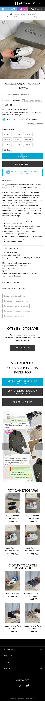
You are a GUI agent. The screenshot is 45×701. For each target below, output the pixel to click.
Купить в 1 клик (22, 164)
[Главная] (11, 14)
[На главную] (22, 3)
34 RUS (28, 144)
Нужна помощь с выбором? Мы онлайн (22, 119)
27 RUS (17, 134)
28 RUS (28, 134)
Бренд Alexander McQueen (14, 296)
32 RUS (7, 144)
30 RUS (17, 139)
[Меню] (3, 3)
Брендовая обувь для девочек (16, 301)
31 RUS (28, 139)
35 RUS (7, 150)
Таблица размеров (35, 123)
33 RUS (17, 144)
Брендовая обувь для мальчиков (17, 311)
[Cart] (40, 3)
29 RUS (7, 139)
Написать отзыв (22, 348)
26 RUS (7, 134)
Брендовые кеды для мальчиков (17, 316)
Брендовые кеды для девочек (16, 306)
